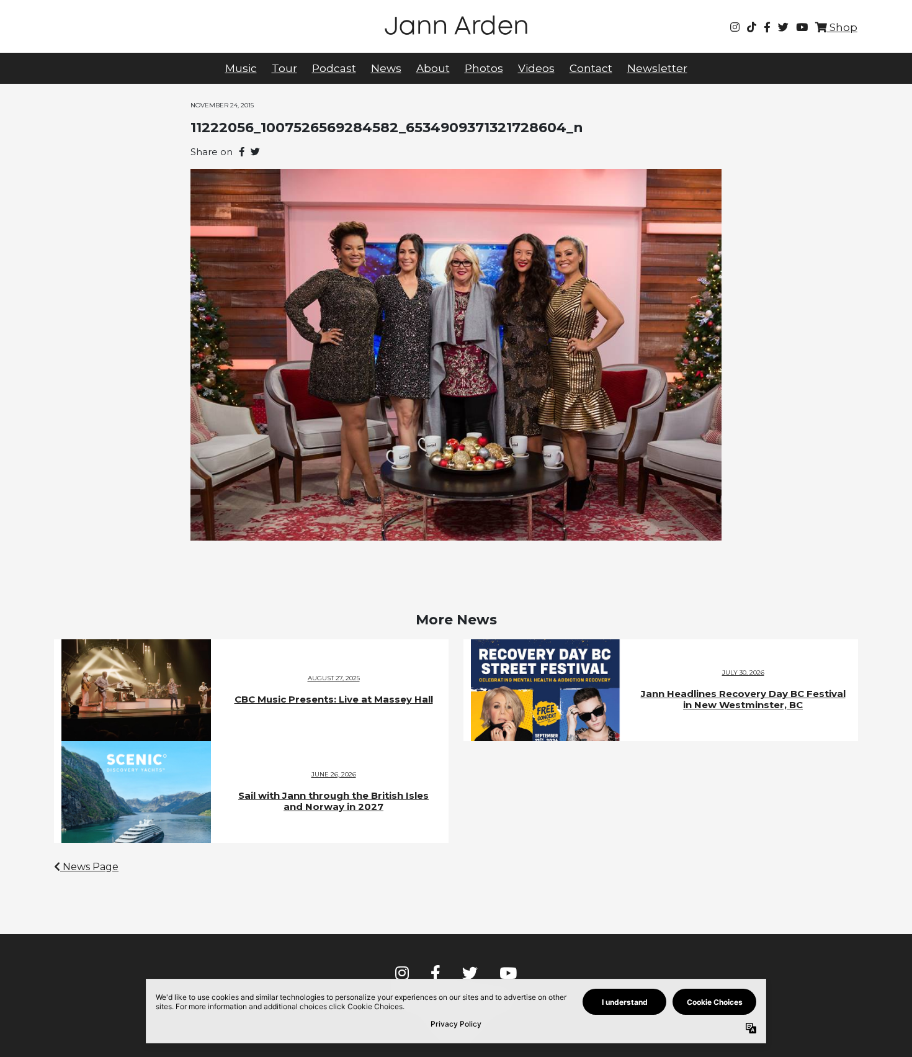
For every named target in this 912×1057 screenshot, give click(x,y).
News (386, 68)
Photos (484, 68)
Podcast (334, 68)
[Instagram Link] (735, 27)
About (433, 68)
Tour (284, 68)
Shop (842, 27)
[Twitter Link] (783, 27)
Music (241, 68)
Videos (536, 68)
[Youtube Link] (802, 27)
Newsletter (657, 68)
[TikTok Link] (751, 27)
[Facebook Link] (767, 27)
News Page (89, 866)
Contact (591, 68)
